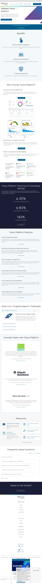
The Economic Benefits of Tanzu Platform (33, 431)
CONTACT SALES (21, 490)
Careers (21, 507)
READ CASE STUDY (20, 384)
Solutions (16, 4)
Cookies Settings (36, 570)
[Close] (39, 568)
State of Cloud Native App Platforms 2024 (33, 437)
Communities (21, 509)
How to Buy (21, 4)
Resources (26, 4)
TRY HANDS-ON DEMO (6, 19)
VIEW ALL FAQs (4, 478)
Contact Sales (22, 551)
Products (12, 4)
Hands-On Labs (21, 534)
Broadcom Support (21, 529)
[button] (21, 457)
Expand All (31, 453)
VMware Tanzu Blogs (13, 423)
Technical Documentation (11, 433)
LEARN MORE (21, 28)
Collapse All (38, 453)
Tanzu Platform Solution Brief (32, 424)
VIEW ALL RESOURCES (27, 442)
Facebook (22, 544)
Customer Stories (21, 512)
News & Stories (21, 518)
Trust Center (21, 523)
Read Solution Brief (6, 22)
